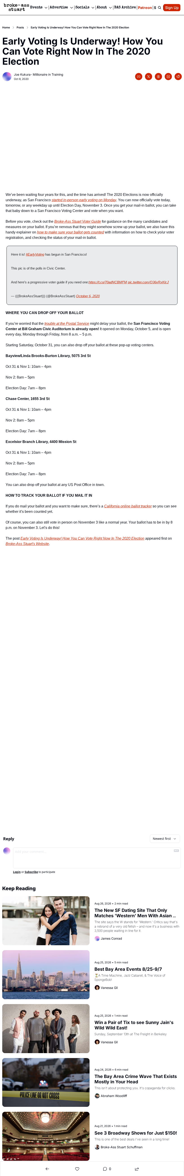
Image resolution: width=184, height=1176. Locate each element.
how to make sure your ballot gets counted (70, 232)
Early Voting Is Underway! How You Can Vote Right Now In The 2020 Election (82, 538)
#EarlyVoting (35, 254)
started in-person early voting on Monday (84, 200)
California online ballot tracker (128, 506)
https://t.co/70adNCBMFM (108, 282)
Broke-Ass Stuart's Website (27, 544)
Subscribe (31, 872)
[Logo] (16, 7)
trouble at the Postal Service (66, 323)
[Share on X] (148, 76)
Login (17, 872)
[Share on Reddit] (178, 76)
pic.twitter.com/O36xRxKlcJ (148, 282)
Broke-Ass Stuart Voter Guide (77, 221)
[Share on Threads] (158, 76)
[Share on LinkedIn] (168, 76)
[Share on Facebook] (138, 76)
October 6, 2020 (88, 296)
